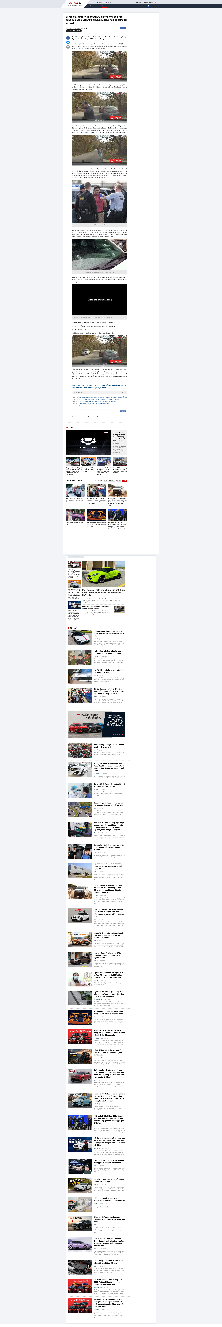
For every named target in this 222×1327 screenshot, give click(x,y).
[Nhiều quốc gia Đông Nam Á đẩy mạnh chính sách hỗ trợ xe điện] (80, 750)
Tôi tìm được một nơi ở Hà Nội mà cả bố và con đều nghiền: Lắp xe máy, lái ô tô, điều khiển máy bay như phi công (96, 501)
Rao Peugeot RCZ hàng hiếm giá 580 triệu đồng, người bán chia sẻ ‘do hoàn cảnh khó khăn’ (103, 593)
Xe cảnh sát (82, 416)
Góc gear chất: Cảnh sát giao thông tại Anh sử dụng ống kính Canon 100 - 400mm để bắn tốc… (103, 397)
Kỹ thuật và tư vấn (114, 6)
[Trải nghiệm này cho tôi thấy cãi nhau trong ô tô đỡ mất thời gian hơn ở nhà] (96, 515)
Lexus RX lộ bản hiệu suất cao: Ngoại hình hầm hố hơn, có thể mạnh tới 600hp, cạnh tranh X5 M (108, 935)
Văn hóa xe (104, 6)
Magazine (138, 2)
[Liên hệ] (68, 47)
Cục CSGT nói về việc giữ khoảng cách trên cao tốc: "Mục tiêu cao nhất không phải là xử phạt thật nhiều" (109, 994)
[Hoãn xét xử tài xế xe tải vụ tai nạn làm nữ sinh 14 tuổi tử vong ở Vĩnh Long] (80, 657)
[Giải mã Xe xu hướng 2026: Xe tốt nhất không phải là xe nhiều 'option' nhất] (80, 1166)
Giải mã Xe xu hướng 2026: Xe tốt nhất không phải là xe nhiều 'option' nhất (119, 436)
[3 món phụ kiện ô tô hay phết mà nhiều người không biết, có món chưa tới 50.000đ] (80, 851)
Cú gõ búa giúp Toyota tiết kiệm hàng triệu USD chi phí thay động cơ (108, 1262)
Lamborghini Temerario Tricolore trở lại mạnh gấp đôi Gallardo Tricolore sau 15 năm (109, 633)
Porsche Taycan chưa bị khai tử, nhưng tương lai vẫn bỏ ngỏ (109, 1180)
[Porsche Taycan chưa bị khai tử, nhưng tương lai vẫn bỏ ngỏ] (80, 1185)
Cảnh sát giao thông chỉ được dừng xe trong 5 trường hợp (94, 403)
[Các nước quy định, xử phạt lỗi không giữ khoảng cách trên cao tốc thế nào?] (80, 809)
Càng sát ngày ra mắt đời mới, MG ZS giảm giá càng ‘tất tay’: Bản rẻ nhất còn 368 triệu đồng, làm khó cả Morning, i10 (74, 573)
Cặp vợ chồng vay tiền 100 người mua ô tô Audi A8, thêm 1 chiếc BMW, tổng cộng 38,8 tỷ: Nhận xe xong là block (109, 975)
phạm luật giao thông (103, 416)
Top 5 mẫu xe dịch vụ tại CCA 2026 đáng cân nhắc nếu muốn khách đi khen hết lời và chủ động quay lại (109, 1032)
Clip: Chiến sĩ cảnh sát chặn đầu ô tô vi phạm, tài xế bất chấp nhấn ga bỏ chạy (99, 401)
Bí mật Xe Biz (153, 6)
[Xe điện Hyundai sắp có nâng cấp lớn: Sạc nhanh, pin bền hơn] (80, 676)
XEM (125, 480)
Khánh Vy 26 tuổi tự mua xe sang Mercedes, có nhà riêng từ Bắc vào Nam (109, 1199)
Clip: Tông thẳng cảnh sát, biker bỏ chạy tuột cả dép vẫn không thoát (96, 405)
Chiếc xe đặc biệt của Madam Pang (74, 523)
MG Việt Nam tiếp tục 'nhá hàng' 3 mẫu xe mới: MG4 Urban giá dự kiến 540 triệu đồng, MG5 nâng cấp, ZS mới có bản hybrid (115, 720)
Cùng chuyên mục (75, 481)
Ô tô (91, 6)
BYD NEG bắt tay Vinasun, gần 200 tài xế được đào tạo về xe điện (74, 500)
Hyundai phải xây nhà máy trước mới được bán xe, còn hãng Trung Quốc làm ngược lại (109, 866)
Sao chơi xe (108, 2)
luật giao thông (89, 416)
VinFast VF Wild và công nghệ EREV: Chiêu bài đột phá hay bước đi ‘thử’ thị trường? (120, 470)
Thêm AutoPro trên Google (74, 30)
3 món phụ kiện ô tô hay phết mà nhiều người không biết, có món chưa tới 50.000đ (109, 847)
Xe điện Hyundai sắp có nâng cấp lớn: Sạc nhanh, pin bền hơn (108, 671)
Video (70, 428)
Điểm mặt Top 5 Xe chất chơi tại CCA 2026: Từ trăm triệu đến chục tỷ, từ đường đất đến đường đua (108, 1282)
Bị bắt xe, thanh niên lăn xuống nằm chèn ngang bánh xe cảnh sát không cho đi (99, 399)
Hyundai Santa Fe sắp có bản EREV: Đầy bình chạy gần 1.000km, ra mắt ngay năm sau (97, 607)
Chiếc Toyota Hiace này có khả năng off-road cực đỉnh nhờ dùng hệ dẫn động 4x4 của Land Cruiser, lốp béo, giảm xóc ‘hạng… (117, 502)
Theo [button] (99, 392)
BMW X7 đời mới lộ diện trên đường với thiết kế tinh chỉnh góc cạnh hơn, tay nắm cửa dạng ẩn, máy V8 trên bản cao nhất (109, 912)
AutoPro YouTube (148, 2)
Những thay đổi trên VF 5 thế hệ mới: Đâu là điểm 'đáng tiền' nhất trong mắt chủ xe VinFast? (103, 471)
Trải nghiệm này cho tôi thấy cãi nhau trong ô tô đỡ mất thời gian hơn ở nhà (96, 524)
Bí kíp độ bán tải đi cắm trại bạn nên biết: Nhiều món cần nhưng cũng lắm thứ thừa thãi (108, 1052)
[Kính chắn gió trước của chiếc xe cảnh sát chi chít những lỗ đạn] (99, 254)
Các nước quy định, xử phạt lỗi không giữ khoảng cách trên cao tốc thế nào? (108, 804)
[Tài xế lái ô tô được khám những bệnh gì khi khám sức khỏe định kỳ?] (80, 790)
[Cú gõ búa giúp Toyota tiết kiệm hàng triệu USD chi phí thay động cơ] (80, 1267)
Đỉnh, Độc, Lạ (99, 2)
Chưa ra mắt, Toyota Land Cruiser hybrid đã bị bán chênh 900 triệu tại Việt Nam (109, 1219)
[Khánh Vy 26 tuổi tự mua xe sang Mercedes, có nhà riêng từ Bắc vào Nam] (80, 1204)
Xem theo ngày (98, 480)
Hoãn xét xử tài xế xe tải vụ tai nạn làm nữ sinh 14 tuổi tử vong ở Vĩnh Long (109, 652)
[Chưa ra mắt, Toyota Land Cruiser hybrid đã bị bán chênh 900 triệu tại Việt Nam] (80, 1223)
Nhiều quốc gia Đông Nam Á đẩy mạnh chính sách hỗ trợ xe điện (109, 746)
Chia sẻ (123, 28)
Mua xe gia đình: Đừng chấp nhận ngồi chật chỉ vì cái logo (88, 469)
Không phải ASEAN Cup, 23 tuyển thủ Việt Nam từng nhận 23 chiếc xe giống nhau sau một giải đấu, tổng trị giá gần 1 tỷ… (117, 525)
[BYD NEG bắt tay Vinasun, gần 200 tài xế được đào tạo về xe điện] (75, 490)
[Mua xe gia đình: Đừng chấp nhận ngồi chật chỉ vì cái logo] (88, 461)
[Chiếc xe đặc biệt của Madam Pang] (75, 515)
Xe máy (122, 6)
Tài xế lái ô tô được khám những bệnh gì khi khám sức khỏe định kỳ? (109, 785)
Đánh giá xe (97, 6)
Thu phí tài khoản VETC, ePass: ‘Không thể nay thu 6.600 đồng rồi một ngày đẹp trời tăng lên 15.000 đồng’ (73, 471)
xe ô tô (96, 416)
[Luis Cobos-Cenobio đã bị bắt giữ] (99, 201)
